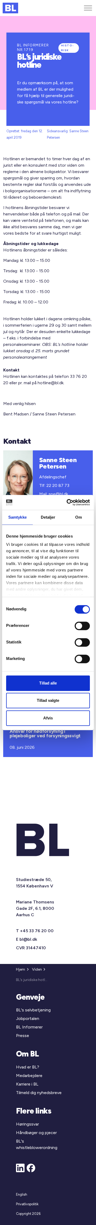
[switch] (82, 626)
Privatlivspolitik (27, 1204)
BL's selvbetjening (33, 1009)
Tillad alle (48, 683)
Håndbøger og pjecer (36, 1132)
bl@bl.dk (28, 939)
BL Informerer (29, 1027)
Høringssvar (27, 1124)
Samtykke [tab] (17, 517)
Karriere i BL (27, 1084)
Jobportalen (27, 1018)
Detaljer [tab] (48, 517)
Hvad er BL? (27, 1067)
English (21, 1194)
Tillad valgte (48, 700)
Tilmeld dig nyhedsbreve (39, 1092)
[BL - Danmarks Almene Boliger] (10, 8)
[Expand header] (88, 8)
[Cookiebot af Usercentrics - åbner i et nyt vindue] (68, 502)
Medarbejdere (29, 1075)
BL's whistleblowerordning (36, 1144)
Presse (22, 1035)
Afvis (48, 718)
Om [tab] (78, 517)
